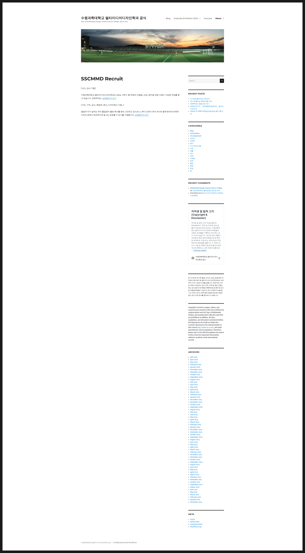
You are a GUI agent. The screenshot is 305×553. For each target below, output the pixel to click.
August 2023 (195, 440)
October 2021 (195, 482)
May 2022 (194, 470)
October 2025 (195, 375)
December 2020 (196, 502)
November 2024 (196, 402)
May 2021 (193, 492)
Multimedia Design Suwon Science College (206, 188)
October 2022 (195, 460)
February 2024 (195, 425)
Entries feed (194, 522)
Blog (168, 18)
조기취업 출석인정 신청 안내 (200, 99)
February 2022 (195, 477)
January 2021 (195, 500)
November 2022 (196, 457)
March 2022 (194, 475)
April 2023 (194, 447)
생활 (191, 151)
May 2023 (193, 445)
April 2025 (194, 390)
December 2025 (196, 370)
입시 (191, 153)
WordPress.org (195, 527)
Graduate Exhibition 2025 (186, 18)
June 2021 (194, 490)
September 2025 (196, 377)
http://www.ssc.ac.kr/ (205, 327)
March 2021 (194, 495)
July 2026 (193, 357)
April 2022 (194, 472)
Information (195, 133)
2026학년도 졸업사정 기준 (199, 104)
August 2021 (194, 487)
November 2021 (196, 480)
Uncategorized (195, 136)
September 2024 (196, 407)
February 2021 (195, 497)
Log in (192, 519)
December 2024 (196, 400)
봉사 (191, 143)
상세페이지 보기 (109, 98)
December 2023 (196, 430)
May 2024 (194, 417)
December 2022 (196, 455)
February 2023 (195, 452)
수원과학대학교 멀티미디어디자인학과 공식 (113, 18)
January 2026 (195, 367)
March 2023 (194, 450)
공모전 (192, 138)
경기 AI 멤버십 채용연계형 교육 (201, 101)
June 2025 (194, 385)
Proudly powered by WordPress (125, 543)
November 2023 (196, 432)
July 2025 (193, 382)
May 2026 (194, 362)
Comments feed (196, 524)
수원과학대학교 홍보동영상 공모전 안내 (206, 191)
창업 (191, 166)
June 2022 (194, 467)
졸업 (191, 163)
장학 (191, 161)
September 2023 (196, 437)
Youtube (208, 18)
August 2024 (195, 410)
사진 (191, 148)
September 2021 (196, 485)
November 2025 (196, 372)
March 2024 (194, 422)
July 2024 (193, 412)
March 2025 (194, 392)
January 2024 (195, 427)
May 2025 (194, 387)
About (218, 18)
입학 (191, 156)
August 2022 (195, 465)
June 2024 (194, 415)
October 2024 (195, 405)
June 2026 (194, 360)
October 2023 (195, 435)
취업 (191, 168)
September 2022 (196, 462)
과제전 (192, 141)
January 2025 (195, 397)
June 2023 (194, 442)
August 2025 (195, 380)
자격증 (192, 158)
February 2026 (195, 365)
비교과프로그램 (195, 146)
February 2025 (195, 395)
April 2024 (194, 420)
